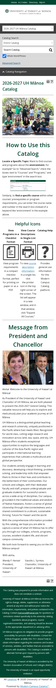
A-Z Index (22, 2)
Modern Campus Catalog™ (34, 686)
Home (14, 2)
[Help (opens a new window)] (51, 81)
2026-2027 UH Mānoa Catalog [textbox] (20, 28)
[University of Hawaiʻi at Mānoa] (28, 11)
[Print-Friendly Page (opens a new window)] (48, 81)
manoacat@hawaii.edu (28, 612)
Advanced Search (11, 63)
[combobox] (28, 28)
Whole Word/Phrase (16, 56)
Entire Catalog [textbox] (11, 42)
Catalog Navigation (16, 71)
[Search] (51, 50)
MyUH (42, 2)
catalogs (12, 679)
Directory (33, 2)
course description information (29, 267)
